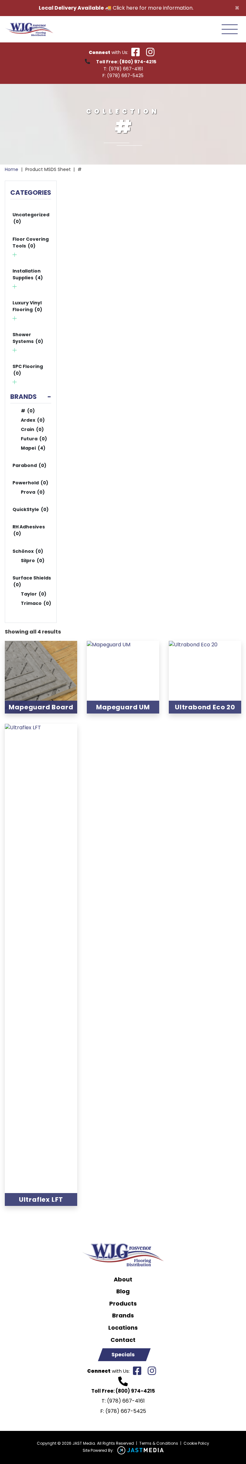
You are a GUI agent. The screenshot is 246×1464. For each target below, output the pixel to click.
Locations (123, 1327)
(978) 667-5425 (125, 75)
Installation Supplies (27, 274)
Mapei (33, 448)
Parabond (29, 465)
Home (11, 169)
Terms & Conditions (158, 1443)
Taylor (33, 594)
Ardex (33, 420)
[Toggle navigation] (229, 29)
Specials (123, 1354)
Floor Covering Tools (30, 242)
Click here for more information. (153, 8)
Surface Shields (31, 581)
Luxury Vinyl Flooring (27, 306)
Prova (33, 492)
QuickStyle (30, 509)
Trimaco (36, 603)
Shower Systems (27, 338)
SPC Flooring (27, 369)
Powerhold (30, 483)
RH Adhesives (28, 530)
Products (123, 1303)
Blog (123, 1291)
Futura (34, 439)
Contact (123, 1339)
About (123, 1279)
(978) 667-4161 (126, 69)
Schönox (27, 551)
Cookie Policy (196, 1443)
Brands (123, 1315)
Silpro (33, 560)
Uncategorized (30, 218)
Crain (32, 429)
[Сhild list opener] (14, 255)
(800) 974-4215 (137, 61)
